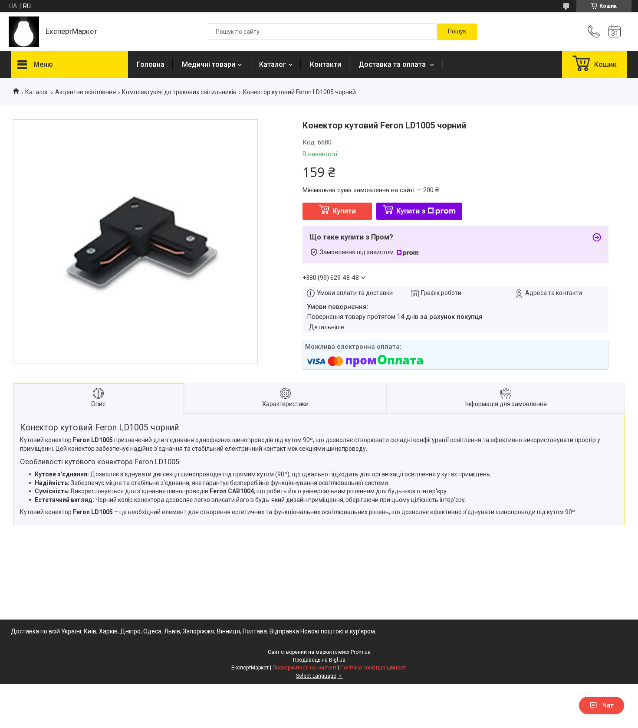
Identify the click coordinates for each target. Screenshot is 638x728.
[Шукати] (457, 31)
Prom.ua (361, 652)
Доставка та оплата (393, 64)
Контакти (325, 64)
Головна (150, 64)
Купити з (410, 211)
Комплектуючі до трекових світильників (179, 92)
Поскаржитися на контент (304, 668)
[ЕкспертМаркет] (24, 31)
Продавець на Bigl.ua (319, 660)
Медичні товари (208, 64)
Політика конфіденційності (373, 668)
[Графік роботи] (614, 31)
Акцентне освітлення (85, 92)
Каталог (272, 64)
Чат (608, 705)
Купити (344, 211)
